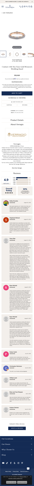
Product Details (17, 120)
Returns (24, 105)
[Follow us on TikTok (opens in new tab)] (7, 463)
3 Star (14, 180)
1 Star (14, 184)
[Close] (32, 2)
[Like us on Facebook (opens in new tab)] (10, 463)
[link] (20, 6)
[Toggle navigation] (2, 6)
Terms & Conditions (24, 471)
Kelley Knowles (14, 201)
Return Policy (8, 471)
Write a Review (17, 428)
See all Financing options (17, 81)
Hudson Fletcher (14, 407)
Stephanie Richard (15, 218)
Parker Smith (13, 352)
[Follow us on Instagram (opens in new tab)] (18, 463)
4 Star (14, 179)
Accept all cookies (22, 482)
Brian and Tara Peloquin (16, 392)
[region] (17, 33)
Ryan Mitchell (13, 285)
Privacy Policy (16, 471)
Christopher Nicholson (16, 366)
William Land (13, 378)
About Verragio (17, 125)
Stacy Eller (12, 238)
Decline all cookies (11, 482)
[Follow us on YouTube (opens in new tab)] (3, 463)
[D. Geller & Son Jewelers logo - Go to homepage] (10, 6)
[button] (27, 6)
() (29, 177)
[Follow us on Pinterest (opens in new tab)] (22, 463)
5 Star (14, 177)
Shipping (9, 105)
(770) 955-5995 (17, 61)
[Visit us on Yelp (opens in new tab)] (14, 463)
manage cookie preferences (15, 478)
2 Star (14, 182)
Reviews (17, 173)
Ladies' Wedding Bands (8, 12)
